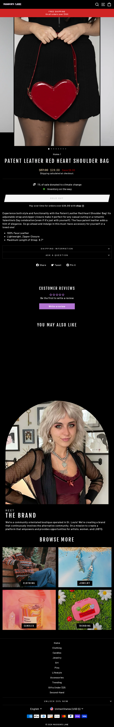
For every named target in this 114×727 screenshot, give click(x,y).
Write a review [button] (57, 306)
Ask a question (57, 255)
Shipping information (57, 248)
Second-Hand (57, 692)
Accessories (57, 677)
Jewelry (57, 657)
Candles (57, 652)
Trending (57, 682)
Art (57, 662)
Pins (57, 667)
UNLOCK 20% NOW (56, 701)
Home (56, 154)
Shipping (44, 173)
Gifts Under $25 (56, 687)
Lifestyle (57, 672)
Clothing (57, 647)
